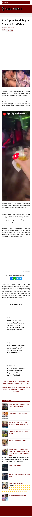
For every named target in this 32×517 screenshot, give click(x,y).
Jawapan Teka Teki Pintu (15, 465)
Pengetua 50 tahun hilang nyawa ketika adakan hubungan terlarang (19, 405)
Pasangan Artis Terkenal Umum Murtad (19, 413)
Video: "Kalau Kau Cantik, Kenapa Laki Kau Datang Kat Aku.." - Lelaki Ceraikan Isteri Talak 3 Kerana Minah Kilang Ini (16, 348)
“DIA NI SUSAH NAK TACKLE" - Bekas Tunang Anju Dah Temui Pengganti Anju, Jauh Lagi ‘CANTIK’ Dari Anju (16, 383)
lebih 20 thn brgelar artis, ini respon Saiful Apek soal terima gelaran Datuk (18, 423)
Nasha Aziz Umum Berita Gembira (17, 440)
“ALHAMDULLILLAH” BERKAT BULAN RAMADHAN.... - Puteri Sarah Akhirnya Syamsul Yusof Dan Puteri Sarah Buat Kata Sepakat (16, 389)
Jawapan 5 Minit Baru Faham (16, 483)
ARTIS (4, 27)
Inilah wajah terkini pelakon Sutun (17, 495)
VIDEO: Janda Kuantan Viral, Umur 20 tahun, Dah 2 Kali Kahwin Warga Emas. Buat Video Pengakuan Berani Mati (16, 371)
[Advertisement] (16, 49)
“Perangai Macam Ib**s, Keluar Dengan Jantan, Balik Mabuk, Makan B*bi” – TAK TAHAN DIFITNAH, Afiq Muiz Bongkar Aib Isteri (19, 452)
